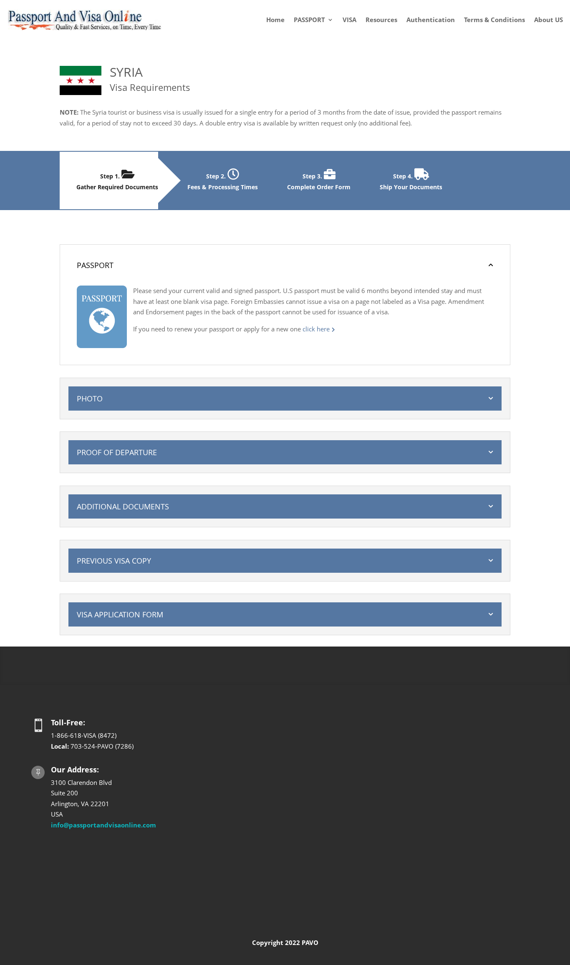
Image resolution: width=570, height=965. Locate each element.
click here (316, 329)
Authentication (430, 19)
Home (275, 19)
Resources (381, 19)
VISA (349, 19)
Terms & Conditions (494, 19)
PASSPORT (309, 19)
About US (548, 19)
